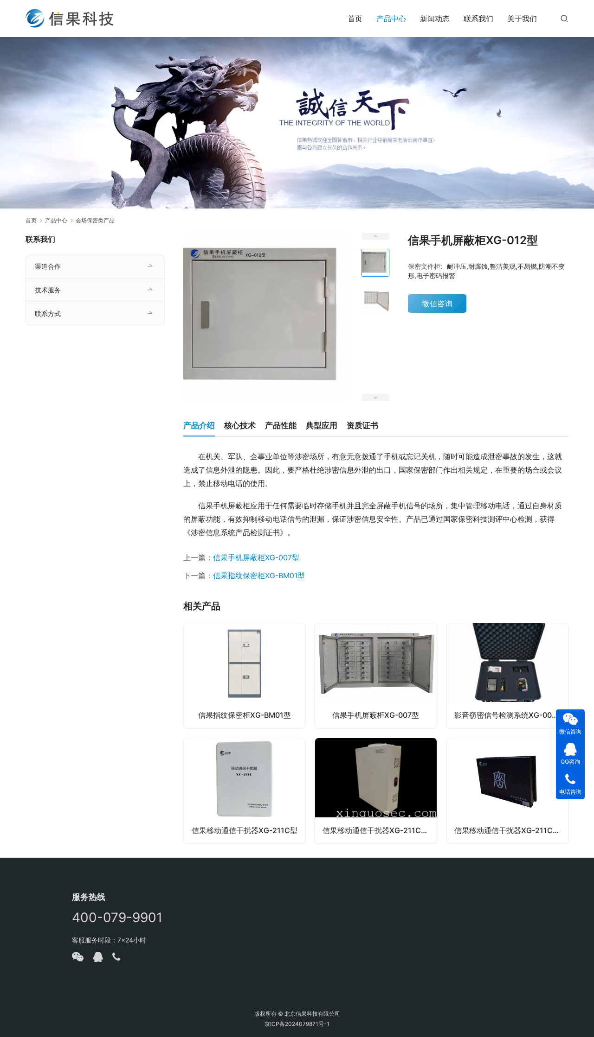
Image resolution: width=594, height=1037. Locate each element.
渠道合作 (48, 266)
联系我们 (478, 18)
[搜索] (564, 18)
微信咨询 (437, 303)
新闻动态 (435, 18)
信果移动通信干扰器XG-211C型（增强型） (379, 830)
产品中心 (391, 18)
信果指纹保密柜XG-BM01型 (259, 575)
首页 (355, 18)
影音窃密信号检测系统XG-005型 (509, 715)
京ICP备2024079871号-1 (297, 1023)
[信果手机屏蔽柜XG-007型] (375, 675)
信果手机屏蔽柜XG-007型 (256, 557)
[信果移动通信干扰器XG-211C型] (244, 790)
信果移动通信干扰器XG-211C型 (244, 830)
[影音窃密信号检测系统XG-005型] (507, 675)
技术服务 (48, 290)
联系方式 (48, 313)
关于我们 (522, 18)
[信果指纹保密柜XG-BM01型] (244, 675)
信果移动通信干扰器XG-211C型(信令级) (511, 830)
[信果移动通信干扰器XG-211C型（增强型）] (375, 790)
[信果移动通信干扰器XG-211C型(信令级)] (507, 790)
